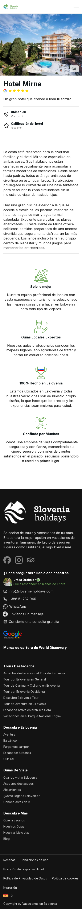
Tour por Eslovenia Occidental (24, 691)
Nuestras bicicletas (16, 832)
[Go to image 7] (49, 71)
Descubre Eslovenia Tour (20, 697)
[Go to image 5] (43, 71)
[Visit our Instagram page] (19, 560)
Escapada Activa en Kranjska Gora (27, 710)
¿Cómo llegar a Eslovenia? (21, 796)
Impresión (10, 887)
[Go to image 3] (36, 71)
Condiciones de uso (34, 860)
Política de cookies (65, 878)
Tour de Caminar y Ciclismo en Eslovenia (31, 685)
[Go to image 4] (39, 71)
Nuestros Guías (13, 826)
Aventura (9, 734)
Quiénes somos (14, 820)
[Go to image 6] (46, 71)
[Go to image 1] (29, 71)
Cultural (8, 759)
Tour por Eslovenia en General (24, 679)
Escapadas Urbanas (17, 753)
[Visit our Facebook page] (7, 560)
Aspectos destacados (18, 783)
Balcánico (10, 740)
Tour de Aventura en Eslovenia (24, 704)
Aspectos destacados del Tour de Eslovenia (34, 673)
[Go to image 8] (53, 71)
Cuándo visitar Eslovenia (20, 777)
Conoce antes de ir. (16, 802)
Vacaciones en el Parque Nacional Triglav (32, 716)
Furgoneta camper (16, 746)
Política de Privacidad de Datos (25, 878)
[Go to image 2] (32, 71)
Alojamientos (12, 789)
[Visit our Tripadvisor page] (30, 560)
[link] (41, 598)
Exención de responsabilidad (23, 869)
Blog (6, 838)
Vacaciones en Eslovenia (39, 903)
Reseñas (9, 860)
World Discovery (53, 647)
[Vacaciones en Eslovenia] (41, 512)
